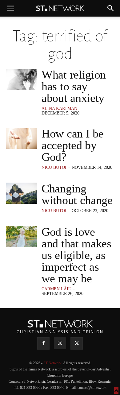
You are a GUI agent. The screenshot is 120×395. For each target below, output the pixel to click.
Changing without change (77, 194)
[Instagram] (60, 343)
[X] (76, 343)
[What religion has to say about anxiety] (21, 79)
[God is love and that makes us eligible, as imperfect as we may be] (21, 236)
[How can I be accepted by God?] (21, 138)
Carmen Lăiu (56, 289)
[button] (10, 8)
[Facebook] (43, 343)
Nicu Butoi (54, 167)
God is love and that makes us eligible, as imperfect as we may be (76, 255)
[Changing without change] (21, 193)
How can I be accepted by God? (72, 145)
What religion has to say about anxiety (74, 86)
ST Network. (53, 363)
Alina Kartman (59, 108)
